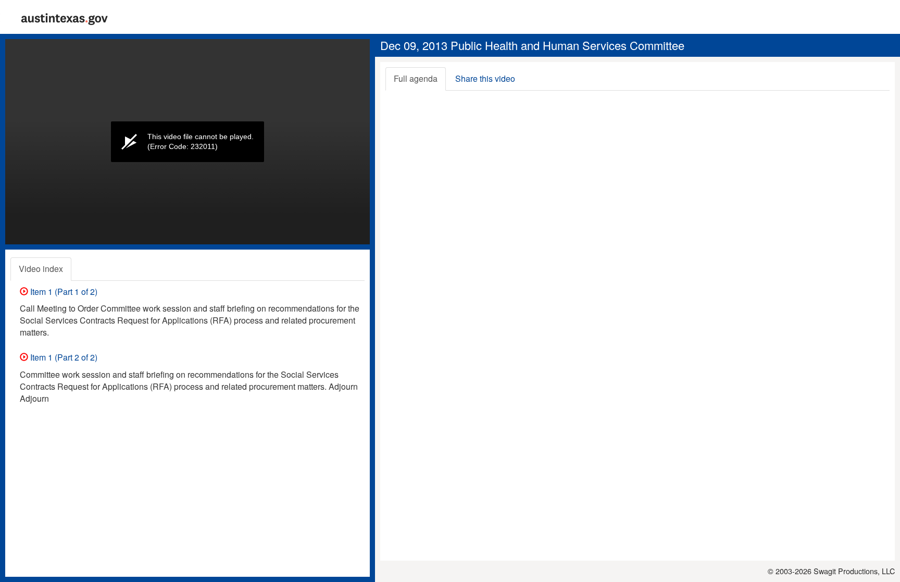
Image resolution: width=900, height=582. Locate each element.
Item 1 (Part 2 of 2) (62, 357)
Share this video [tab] (485, 78)
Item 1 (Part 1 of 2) (62, 292)
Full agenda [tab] (416, 78)
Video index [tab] (41, 269)
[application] (187, 141)
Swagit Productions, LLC (854, 570)
